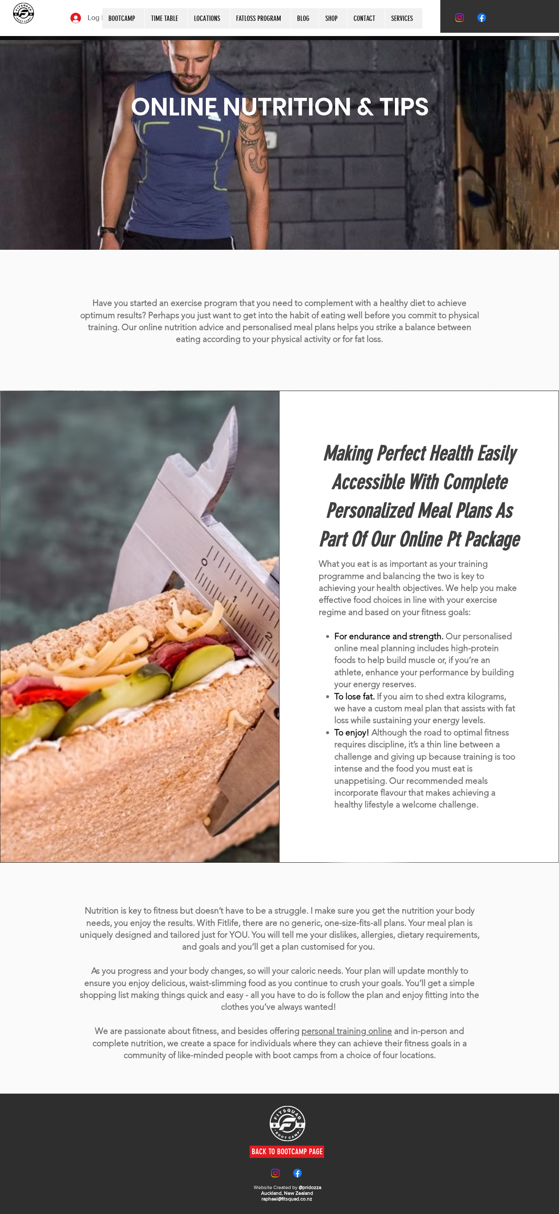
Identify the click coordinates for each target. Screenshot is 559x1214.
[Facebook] (481, 17)
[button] (403, 18)
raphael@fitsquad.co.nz (286, 1199)
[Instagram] (459, 17)
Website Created (272, 1187)
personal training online (347, 1031)
